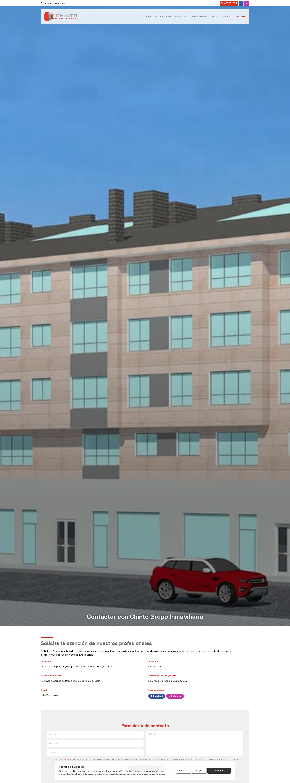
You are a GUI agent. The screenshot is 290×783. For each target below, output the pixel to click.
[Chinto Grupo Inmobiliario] (61, 16)
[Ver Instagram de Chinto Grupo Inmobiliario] (246, 3)
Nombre (53, 734)
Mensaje (152, 733)
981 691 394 (155, 666)
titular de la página (61, 759)
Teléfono (53, 743)
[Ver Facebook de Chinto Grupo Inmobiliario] (241, 3)
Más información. (158, 774)
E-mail (52, 752)
